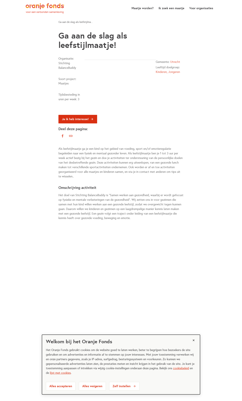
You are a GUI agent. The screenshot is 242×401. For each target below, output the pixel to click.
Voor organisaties (201, 8)
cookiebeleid (181, 368)
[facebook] (62, 136)
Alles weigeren (92, 386)
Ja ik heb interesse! (75, 119)
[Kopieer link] (71, 136)
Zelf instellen (122, 386)
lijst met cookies (60, 373)
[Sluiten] (193, 340)
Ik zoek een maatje (171, 8)
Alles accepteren (60, 386)
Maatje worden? (143, 8)
